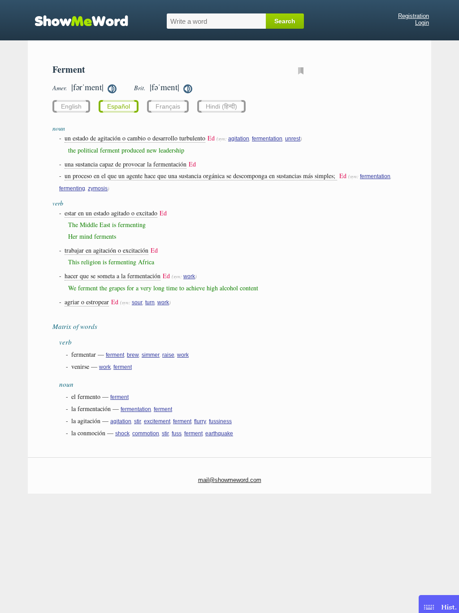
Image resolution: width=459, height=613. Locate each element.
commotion (145, 433)
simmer (151, 355)
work (189, 276)
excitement (157, 421)
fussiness (220, 421)
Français (168, 106)
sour (137, 302)
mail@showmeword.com (229, 480)
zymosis (98, 188)
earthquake (219, 433)
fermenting (72, 188)
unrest (292, 139)
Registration (413, 16)
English (71, 106)
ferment (115, 355)
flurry (200, 421)
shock (122, 433)
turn (150, 302)
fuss (177, 433)
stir (137, 421)
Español (118, 106)
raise (168, 355)
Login (422, 22)
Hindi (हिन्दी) (221, 106)
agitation (238, 139)
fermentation (267, 139)
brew (133, 355)
